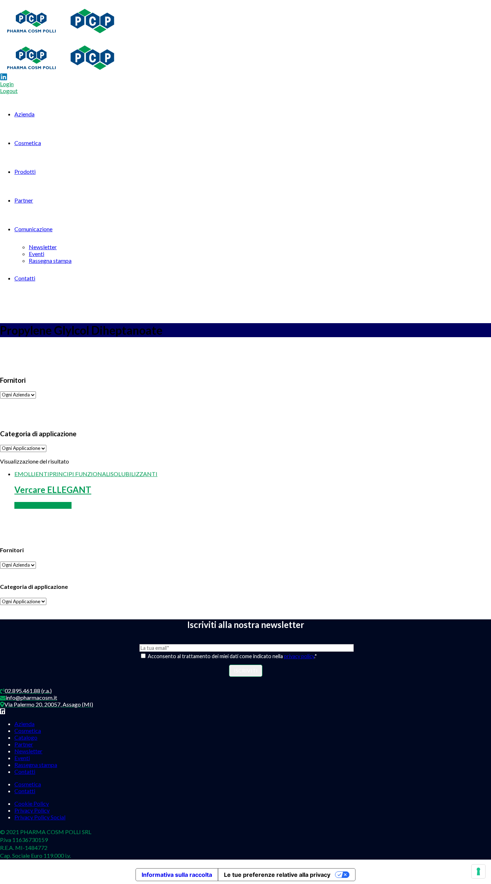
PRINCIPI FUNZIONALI (80, 473)
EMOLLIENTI (31, 473)
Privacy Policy (32, 810)
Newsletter (43, 246)
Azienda (24, 114)
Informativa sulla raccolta (177, 874)
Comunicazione (33, 228)
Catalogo (25, 737)
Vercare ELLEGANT (52, 489)
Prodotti (25, 171)
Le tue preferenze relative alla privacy (277, 874)
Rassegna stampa (50, 260)
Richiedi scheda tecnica (43, 505)
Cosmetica (27, 142)
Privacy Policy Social (39, 817)
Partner (23, 200)
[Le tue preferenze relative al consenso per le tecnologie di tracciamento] (478, 871)
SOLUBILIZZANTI (134, 473)
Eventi (36, 253)
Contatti (24, 278)
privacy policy (299, 656)
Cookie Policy (31, 803)
